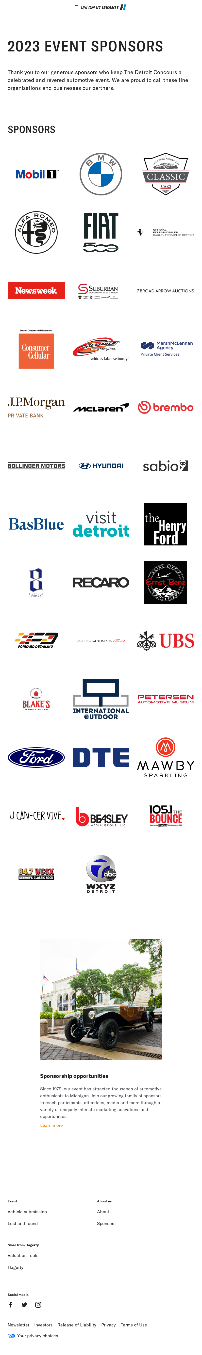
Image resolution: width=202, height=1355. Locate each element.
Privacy (108, 1325)
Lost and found (23, 1223)
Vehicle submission (27, 1211)
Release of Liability (76, 1325)
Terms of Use (134, 1325)
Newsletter (18, 1325)
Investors (43, 1325)
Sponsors (106, 1223)
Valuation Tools (23, 1255)
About (103, 1211)
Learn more (51, 1125)
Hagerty (15, 1267)
